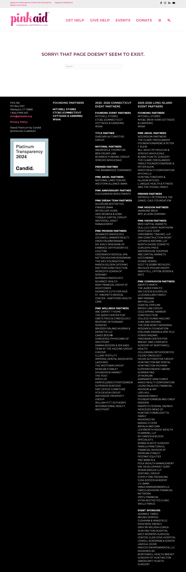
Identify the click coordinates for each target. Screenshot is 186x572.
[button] (159, 19)
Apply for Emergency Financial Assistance (30, 2)
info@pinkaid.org (21, 116)
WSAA (57, 119)
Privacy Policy (19, 122)
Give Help (100, 20)
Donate (144, 20)
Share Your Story (18, 5)
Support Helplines (64, 2)
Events (123, 20)
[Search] (169, 19)
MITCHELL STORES (64, 109)
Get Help (75, 20)
